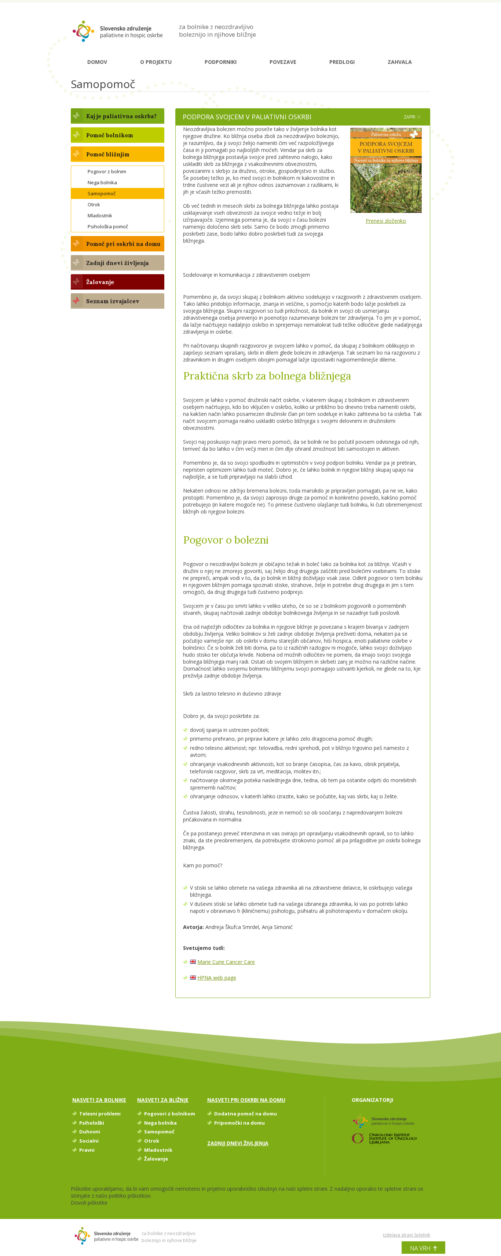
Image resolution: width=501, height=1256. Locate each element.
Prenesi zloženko (386, 220)
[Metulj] (116, 31)
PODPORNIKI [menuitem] (221, 61)
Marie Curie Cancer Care (226, 961)
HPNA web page (216, 977)
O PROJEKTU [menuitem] (156, 61)
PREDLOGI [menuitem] (342, 61)
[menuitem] (117, 116)
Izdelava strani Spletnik (406, 1235)
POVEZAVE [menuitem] (283, 61)
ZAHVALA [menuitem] (400, 61)
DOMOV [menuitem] (97, 61)
